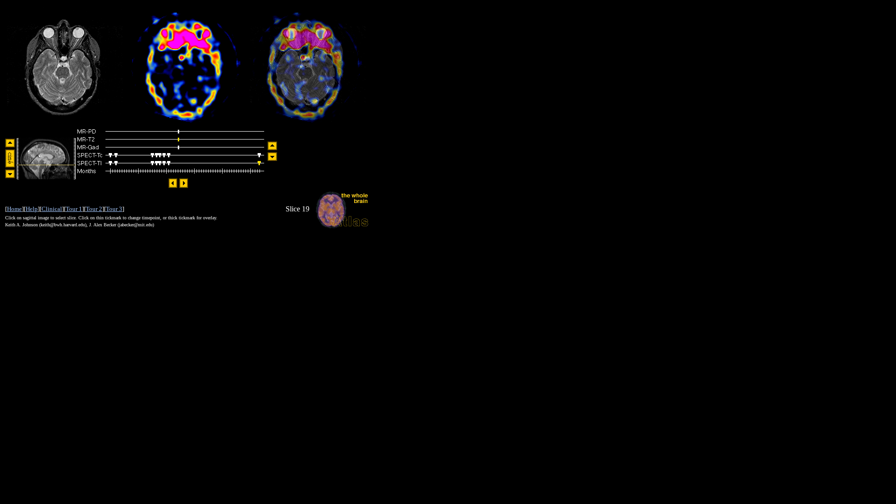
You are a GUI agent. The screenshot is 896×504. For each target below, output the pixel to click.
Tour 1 (74, 208)
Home (14, 208)
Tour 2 (94, 208)
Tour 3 (114, 208)
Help (32, 208)
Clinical (52, 208)
